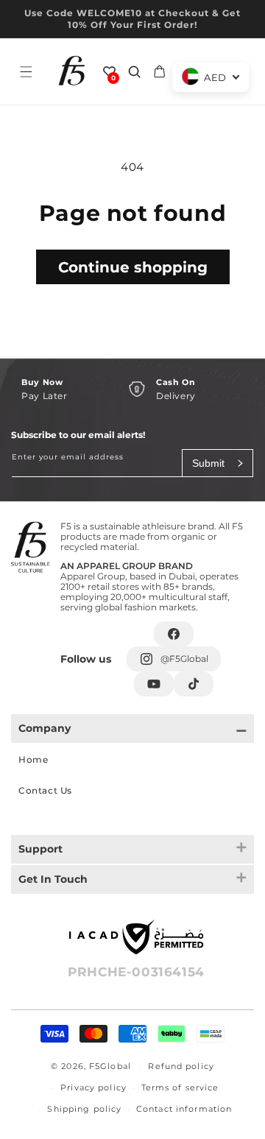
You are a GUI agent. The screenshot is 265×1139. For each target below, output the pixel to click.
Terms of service (180, 1087)
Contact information (184, 1109)
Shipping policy (84, 1109)
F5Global (110, 1066)
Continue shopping (133, 267)
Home (33, 759)
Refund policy (181, 1066)
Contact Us (45, 790)
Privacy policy (93, 1087)
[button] (25, 71)
